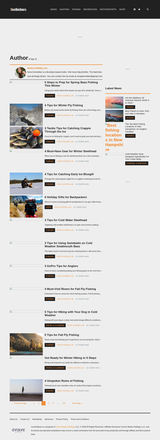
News (53, 9)
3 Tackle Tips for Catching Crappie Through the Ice (68, 130)
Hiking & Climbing (55, 325)
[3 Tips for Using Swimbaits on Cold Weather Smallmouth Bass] (26, 252)
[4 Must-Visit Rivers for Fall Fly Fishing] (26, 298)
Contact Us (25, 419)
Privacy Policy (62, 419)
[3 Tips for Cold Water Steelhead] (26, 229)
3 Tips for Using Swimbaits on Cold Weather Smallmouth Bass (68, 244)
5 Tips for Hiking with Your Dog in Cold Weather (71, 313)
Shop (122, 9)
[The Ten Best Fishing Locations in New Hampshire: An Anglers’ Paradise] (114, 137)
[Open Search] (147, 9)
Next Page (78, 403)
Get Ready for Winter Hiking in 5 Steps (70, 357)
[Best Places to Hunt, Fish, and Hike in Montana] (114, 116)
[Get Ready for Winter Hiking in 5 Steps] (26, 367)
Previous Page (18, 403)
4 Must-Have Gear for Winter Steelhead (70, 151)
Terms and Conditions (80, 419)
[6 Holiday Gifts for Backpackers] (26, 207)
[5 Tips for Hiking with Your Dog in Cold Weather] (26, 321)
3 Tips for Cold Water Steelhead (66, 220)
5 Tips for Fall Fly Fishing (62, 334)
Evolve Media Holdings (65, 427)
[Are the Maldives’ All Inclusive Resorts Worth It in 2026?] (114, 103)
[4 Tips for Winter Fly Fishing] (26, 115)
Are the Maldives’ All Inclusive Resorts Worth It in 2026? (137, 100)
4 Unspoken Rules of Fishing (64, 380)
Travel (130, 107)
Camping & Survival (137, 163)
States (130, 118)
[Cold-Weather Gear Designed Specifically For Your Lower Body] (114, 159)
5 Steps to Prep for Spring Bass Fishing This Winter (71, 84)
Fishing (76, 9)
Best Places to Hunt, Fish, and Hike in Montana (137, 112)
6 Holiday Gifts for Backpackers (66, 197)
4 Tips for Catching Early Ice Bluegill (69, 174)
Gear (48, 207)
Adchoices (49, 419)
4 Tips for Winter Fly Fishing (64, 105)
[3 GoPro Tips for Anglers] (26, 275)
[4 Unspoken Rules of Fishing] (26, 390)
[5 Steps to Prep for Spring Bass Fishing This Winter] (26, 92)
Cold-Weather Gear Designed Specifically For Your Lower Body (137, 156)
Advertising (37, 419)
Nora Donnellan (65, 96)
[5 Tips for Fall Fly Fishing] (26, 344)
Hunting (64, 9)
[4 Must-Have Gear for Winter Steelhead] (26, 161)
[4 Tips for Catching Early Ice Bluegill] (26, 184)
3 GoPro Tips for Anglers (61, 266)
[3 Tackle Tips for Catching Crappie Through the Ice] (26, 138)
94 (64, 403)
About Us (13, 419)
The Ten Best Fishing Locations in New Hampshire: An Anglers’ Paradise (136, 128)
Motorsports (108, 9)
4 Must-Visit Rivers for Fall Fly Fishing (70, 289)
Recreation (90, 9)
